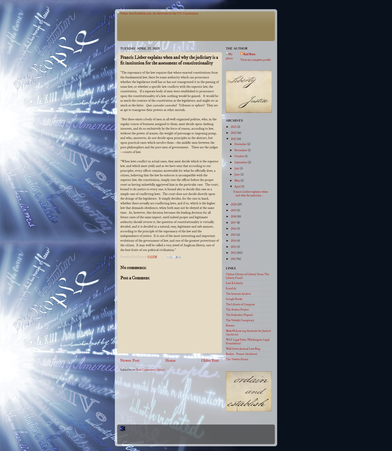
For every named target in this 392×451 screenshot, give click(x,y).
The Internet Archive (238, 294)
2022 (234, 133)
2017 (234, 223)
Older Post (210, 360)
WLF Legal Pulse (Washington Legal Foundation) (248, 341)
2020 (234, 204)
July (237, 168)
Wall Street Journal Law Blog (243, 349)
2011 (233, 259)
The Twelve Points (237, 359)
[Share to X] (173, 257)
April (237, 187)
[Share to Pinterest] (179, 257)
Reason (230, 325)
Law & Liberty (234, 283)
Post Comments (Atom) (150, 370)
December (240, 144)
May (237, 181)
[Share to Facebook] (176, 257)
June (237, 174)
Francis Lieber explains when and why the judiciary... (250, 193)
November (241, 150)
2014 (234, 241)
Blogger (202, 439)
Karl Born (249, 54)
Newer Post (130, 360)
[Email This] (168, 257)
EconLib (231, 288)
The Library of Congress (240, 304)
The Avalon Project (237, 310)
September (241, 162)
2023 (234, 127)
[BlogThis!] (171, 257)
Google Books (234, 299)
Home (170, 360)
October (239, 156)
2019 (234, 210)
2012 (234, 253)
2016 (234, 229)
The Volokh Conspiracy (240, 320)
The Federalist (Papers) (239, 315)
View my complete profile (255, 60)
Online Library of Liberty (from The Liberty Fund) (247, 276)
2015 (234, 235)
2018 (234, 217)
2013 (234, 247)
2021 (234, 139)
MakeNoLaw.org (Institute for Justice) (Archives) (248, 333)
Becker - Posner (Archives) (241, 354)
